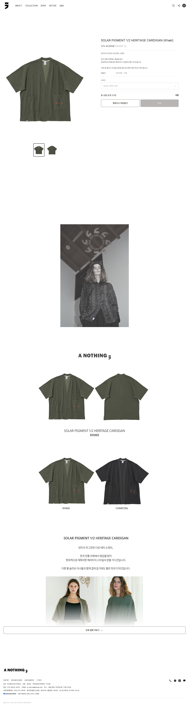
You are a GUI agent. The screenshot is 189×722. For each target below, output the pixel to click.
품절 (159, 103)
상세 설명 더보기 (92, 630)
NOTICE (52, 5)
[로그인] (178, 5)
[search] (173, 5)
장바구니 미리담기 (120, 103)
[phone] (170, 680)
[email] (175, 680)
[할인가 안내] (125, 46)
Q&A (61, 5)
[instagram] (179, 680)
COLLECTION (31, 5)
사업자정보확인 (29, 680)
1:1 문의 (38, 680)
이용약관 (6, 680)
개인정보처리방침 (16, 680)
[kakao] (184, 680)
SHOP (43, 5)
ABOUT (18, 5)
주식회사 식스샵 (74, 690)
